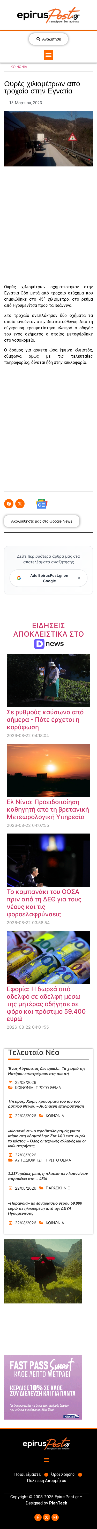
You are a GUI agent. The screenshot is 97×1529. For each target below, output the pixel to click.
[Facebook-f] (38, 1517)
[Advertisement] (48, 225)
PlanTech (58, 1503)
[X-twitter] (46, 1517)
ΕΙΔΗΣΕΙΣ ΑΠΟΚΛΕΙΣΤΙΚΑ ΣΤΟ (48, 634)
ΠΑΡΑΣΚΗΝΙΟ (58, 1188)
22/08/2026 (25, 1082)
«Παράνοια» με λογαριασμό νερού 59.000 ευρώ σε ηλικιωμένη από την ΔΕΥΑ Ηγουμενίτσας (45, 1208)
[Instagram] (55, 1517)
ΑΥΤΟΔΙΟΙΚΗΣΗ (29, 1160)
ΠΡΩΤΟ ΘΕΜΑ (48, 1087)
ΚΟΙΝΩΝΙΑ (19, 67)
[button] (49, 55)
